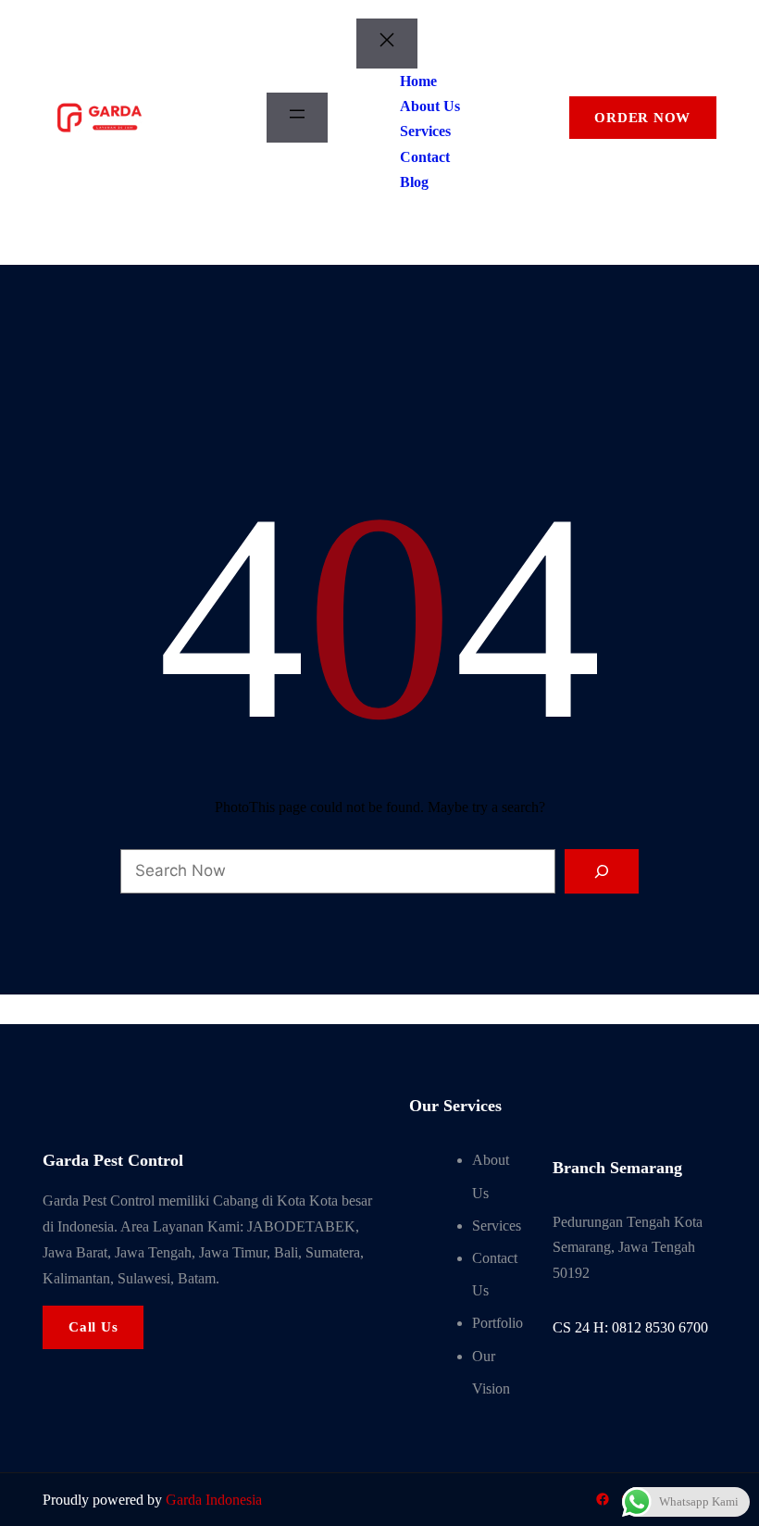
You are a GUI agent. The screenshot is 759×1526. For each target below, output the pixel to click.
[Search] (601, 871)
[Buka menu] (297, 118)
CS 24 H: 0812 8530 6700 (630, 1327)
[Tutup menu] (386, 44)
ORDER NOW (642, 117)
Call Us (93, 1327)
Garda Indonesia (214, 1499)
